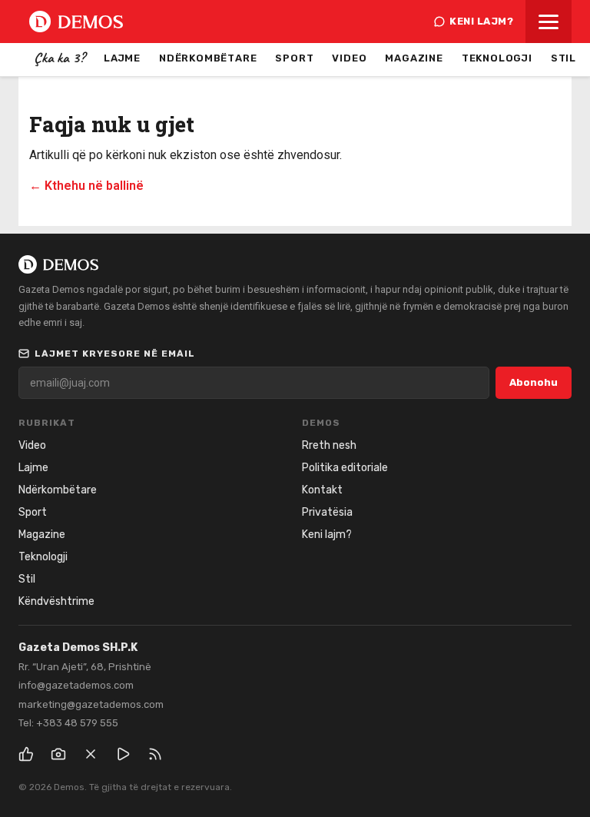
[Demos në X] (90, 754)
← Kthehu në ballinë (86, 185)
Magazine (413, 58)
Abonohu (533, 382)
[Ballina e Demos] (76, 21)
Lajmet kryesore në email (115, 353)
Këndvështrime (56, 601)
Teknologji (497, 58)
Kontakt (322, 490)
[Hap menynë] (548, 21)
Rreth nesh (329, 445)
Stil (563, 58)
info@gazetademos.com (76, 685)
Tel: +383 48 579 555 (68, 723)
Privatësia (327, 512)
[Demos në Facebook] (26, 754)
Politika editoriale (345, 467)
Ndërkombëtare (208, 58)
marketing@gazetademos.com (91, 704)
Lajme (122, 58)
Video (349, 58)
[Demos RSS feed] (155, 754)
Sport (294, 58)
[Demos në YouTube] (123, 754)
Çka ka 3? (59, 57)
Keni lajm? (481, 21)
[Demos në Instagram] (58, 754)
